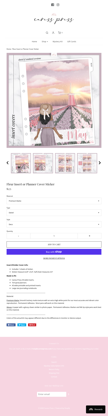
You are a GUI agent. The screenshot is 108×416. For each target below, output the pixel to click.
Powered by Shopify (62, 408)
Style (8, 219)
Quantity (10, 231)
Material (10, 196)
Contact (54, 377)
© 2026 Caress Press (46, 408)
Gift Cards (71, 41)
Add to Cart (54, 244)
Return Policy (54, 369)
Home (34, 41)
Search (54, 362)
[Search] (47, 32)
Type (8, 208)
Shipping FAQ (54, 373)
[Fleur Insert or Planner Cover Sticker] (21, 163)
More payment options (54, 258)
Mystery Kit (58, 41)
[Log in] (53, 32)
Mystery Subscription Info (54, 366)
